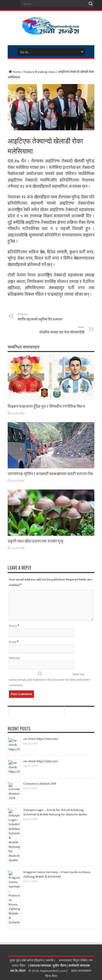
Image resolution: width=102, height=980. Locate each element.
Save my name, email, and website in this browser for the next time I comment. (49, 679)
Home (17, 72)
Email (12, 642)
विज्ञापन (39, 960)
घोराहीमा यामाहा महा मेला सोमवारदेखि (61, 330)
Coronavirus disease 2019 (39, 783)
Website (14, 658)
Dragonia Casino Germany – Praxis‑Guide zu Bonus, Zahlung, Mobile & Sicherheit (57, 874)
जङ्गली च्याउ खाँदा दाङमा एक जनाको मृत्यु (35, 541)
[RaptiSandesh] (51, 31)
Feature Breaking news (39, 72)
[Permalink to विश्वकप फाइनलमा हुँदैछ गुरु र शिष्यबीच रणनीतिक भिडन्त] (51, 400)
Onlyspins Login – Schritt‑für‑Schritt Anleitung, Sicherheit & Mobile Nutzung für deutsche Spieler (55, 812)
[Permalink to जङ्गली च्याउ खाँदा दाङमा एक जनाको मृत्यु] (51, 534)
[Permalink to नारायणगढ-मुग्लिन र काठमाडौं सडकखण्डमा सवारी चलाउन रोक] (51, 467)
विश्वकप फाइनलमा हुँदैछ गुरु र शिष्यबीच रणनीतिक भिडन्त (46, 406)
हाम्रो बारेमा (28, 960)
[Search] (90, 3)
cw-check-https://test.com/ (40, 738)
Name (13, 625)
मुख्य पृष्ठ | (15, 960)
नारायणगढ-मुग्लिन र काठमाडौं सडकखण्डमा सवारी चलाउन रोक (50, 474)
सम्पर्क (50, 960)
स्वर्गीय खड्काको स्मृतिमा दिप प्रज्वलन (40, 317)
